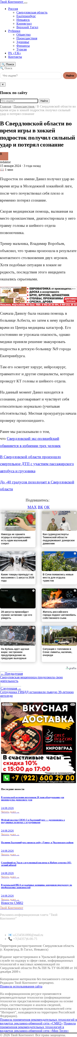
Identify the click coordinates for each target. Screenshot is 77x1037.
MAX (32, 507)
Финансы (23, 45)
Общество (23, 34)
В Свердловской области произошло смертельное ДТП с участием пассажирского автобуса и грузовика (37, 464)
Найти (70, 75)
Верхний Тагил (27, 27)
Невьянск (23, 20)
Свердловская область (31, 12)
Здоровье (22, 42)
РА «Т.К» (14, 53)
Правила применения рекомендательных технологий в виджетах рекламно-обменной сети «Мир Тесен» (38, 1027)
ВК (40, 507)
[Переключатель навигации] (25, 2)
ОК (47, 507)
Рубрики (14, 31)
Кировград (24, 23)
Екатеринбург (26, 16)
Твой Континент (12, 1)
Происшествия (26, 38)
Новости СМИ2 (12, 903)
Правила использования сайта (21, 986)
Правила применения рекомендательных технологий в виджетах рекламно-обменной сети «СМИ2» (38, 1021)
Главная (5, 106)
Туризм (21, 49)
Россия (13, 8)
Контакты (15, 57)
